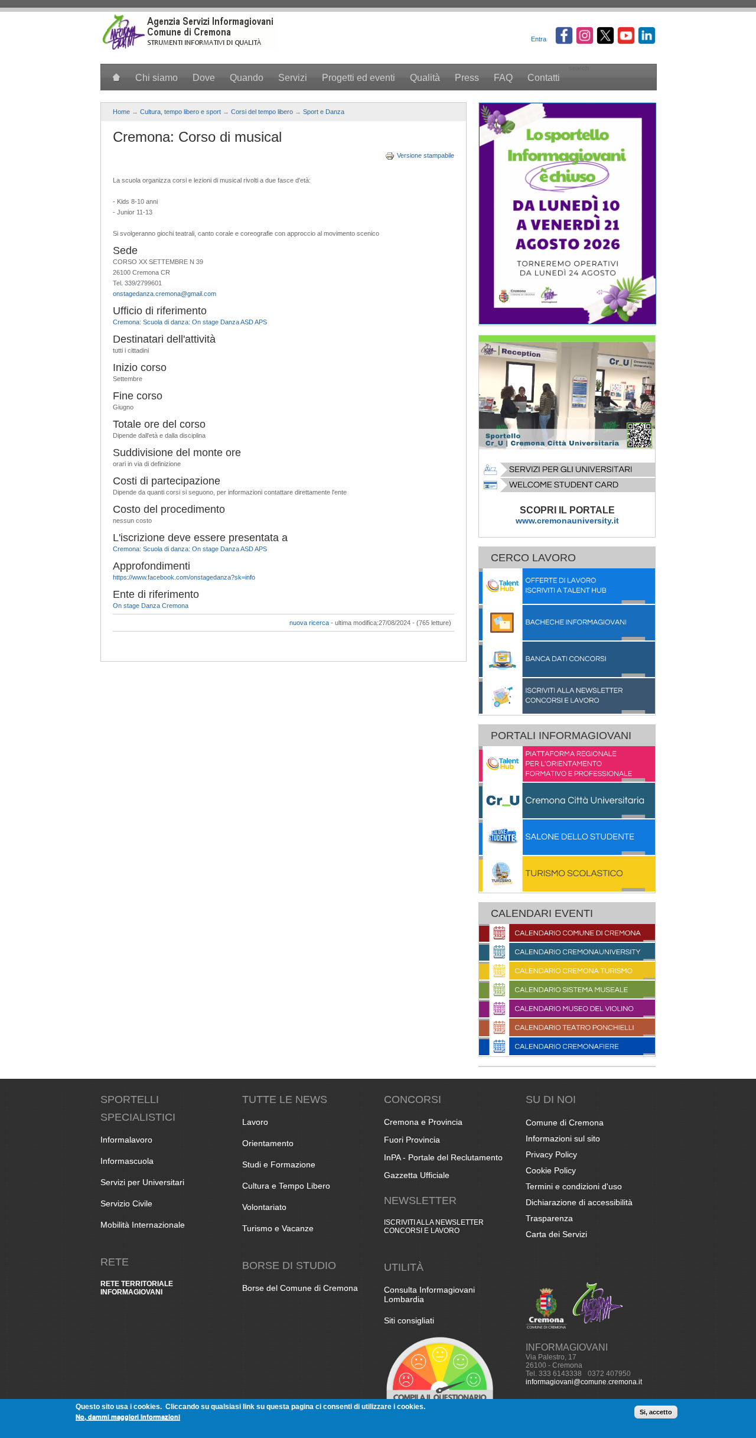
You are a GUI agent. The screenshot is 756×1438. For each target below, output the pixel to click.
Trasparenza (549, 1218)
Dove (204, 78)
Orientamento (268, 1143)
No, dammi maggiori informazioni (128, 1416)
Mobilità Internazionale (142, 1224)
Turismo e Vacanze (278, 1228)
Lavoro (255, 1122)
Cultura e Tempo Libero (286, 1185)
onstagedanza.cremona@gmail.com (164, 293)
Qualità (425, 78)
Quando (246, 78)
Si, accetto (656, 1412)
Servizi (292, 78)
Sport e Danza (323, 111)
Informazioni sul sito (563, 1138)
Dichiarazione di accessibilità (579, 1202)
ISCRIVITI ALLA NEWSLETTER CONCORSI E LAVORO (434, 1226)
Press (467, 78)
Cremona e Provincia (423, 1122)
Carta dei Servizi (556, 1234)
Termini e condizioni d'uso (574, 1186)
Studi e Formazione (278, 1164)
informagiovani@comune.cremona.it (584, 1382)
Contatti (543, 78)
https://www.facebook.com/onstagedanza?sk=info (184, 577)
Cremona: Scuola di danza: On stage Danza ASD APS (190, 322)
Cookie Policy (551, 1170)
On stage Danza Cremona (150, 605)
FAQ (503, 78)
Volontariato (264, 1207)
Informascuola (127, 1161)
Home (121, 111)
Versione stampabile (425, 155)
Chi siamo (156, 78)
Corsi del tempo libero (262, 111)
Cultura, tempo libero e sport (180, 111)
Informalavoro (126, 1139)
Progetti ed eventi (358, 78)
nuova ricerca (309, 622)
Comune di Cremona (565, 1122)
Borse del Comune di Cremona (300, 1288)
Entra (538, 39)
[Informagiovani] (189, 47)
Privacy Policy (551, 1154)
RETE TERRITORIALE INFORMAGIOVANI (136, 1288)
